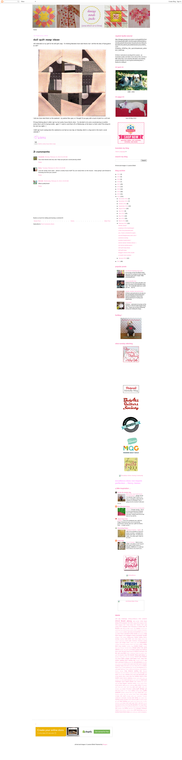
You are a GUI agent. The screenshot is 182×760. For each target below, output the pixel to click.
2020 (118, 177)
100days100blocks (133, 618)
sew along (135, 698)
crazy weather (122, 646)
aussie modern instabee (136, 630)
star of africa (143, 701)
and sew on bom (125, 628)
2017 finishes (137, 624)
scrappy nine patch (120, 696)
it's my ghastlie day (130, 281)
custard (145, 646)
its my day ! (128, 302)
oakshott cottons (132, 683)
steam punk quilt (126, 703)
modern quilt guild (137, 678)
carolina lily (144, 639)
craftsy (141, 644)
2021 (118, 174)
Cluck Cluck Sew (122, 519)
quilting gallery (139, 690)
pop (121, 688)
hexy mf (137, 665)
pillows (139, 685)
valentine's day (132, 708)
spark (128, 701)
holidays (145, 665)
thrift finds (129, 706)
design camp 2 (136, 648)
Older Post (107, 221)
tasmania (117, 705)
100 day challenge (121, 619)
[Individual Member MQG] (131, 453)
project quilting (132, 688)
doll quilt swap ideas (124, 248)
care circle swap (136, 639)
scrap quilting (143, 694)
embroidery (142, 651)
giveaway (139, 662)
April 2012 (122, 218)
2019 (118, 179)
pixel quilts (138, 687)
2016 (118, 186)
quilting (133, 690)
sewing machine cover (125, 699)
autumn (121, 632)
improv (117, 667)
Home (35, 30)
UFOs (126, 708)
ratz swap (134, 692)
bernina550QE (137, 632)
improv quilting (122, 667)
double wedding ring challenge (139, 649)
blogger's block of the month (126, 252)
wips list (145, 710)
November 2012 (123, 201)
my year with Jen (136, 680)
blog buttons (141, 633)
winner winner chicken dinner (127, 710)
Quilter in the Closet (125, 690)
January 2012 (123, 258)
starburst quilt (118, 703)
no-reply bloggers (122, 683)
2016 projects (119, 624)
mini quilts (142, 674)
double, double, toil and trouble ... (135, 291)
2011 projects (143, 619)
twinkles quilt (121, 708)
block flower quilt (122, 633)
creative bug (130, 646)
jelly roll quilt (133, 667)
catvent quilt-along (119, 640)
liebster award (122, 225)
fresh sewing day (130, 660)
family (136, 653)
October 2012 (123, 203)
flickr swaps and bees (129, 658)
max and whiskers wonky (127, 672)
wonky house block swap (49, 143)
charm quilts (128, 640)
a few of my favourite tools (125, 230)
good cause (127, 664)
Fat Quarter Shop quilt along (136, 655)
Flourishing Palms (122, 528)
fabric (124, 653)
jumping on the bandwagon (126, 228)
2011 (118, 261)
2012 (118, 196)
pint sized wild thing (126, 687)
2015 (118, 189)
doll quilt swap (122, 250)
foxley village (140, 658)
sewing (117, 699)
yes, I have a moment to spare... (127, 233)
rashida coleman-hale (126, 692)
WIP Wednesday (138, 710)
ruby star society (128, 694)
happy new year (125, 665)
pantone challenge (129, 685)
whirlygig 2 (139, 708)
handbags (117, 665)
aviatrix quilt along (128, 632)
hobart (140, 665)
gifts (135, 662)
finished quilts (138, 656)
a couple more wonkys (124, 255)
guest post (133, 664)
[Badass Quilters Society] (131, 412)
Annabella (41, 157)
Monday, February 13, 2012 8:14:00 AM (56, 157)
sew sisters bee (143, 697)
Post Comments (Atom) (47, 224)
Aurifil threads (126, 630)
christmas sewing (142, 640)
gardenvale (131, 662)
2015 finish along (131, 623)
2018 (118, 181)
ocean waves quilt (120, 685)
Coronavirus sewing (124, 644)
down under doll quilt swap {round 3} (124, 651)
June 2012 (122, 213)
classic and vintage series (122, 642)
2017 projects (123, 626)
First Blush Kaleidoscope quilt (133, 271)
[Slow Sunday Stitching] (131, 361)
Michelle (40, 181)
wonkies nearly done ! (124, 240)
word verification (134, 712)
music (143, 678)
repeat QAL (141, 692)
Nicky (40, 168)
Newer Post (37, 221)
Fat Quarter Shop (122, 655)
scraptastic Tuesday (142, 696)
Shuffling (119, 520)
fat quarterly (131, 656)
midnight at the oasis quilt (131, 674)
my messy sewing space (125, 245)
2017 (118, 184)
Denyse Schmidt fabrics (126, 647)
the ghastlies (134, 705)
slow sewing (123, 701)
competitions (143, 642)
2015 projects (140, 623)
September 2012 (123, 206)
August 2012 (122, 208)
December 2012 (123, 198)
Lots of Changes (130, 542)
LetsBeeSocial (132, 669)
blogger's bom (122, 635)
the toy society (123, 706)
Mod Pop (131, 676)
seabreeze (118, 697)
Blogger (105, 744)
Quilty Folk (120, 540)
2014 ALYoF (136, 621)
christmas (134, 640)
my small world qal (126, 680)
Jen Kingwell (139, 667)
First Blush (118, 658)
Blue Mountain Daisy (123, 506)
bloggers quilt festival (120, 637)
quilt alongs (140, 689)
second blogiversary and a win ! (127, 235)
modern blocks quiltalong (125, 678)
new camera (137, 681)
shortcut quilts (135, 699)
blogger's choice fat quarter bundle (136, 635)
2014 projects (123, 623)
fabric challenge (131, 653)
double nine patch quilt (125, 649)
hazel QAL (131, 665)
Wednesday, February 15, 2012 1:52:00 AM (56, 181)
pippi (133, 687)
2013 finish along (123, 621)
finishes (144, 656)
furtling (126, 662)
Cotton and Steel (134, 644)
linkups (121, 671)
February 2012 (123, 223)
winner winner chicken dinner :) (127, 243)
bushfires (122, 639)
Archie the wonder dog (124, 492)
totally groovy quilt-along (138, 706)
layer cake (125, 669)
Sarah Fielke (136, 694)
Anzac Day (133, 628)
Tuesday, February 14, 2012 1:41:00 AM (53, 168)
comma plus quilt (134, 642)
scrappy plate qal (131, 696)
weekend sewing (123, 238)
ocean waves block (142, 683)
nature (123, 681)
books (136, 637)
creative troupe (138, 646)
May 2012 (122, 216)
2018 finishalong (132, 626)
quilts (145, 690)
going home (121, 664)
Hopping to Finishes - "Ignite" (133, 529)
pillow (136, 685)
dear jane (117, 647)
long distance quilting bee (133, 671)
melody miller (136, 672)
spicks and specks (135, 701)
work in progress (142, 712)
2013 (118, 194)
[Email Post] (35, 142)
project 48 (125, 688)
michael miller (121, 674)
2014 (118, 191)
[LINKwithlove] (131, 575)
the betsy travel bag (125, 705)
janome (128, 667)
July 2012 (121, 211)
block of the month (132, 633)
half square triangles (141, 664)
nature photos (129, 681)
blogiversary (130, 637)
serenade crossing (126, 697)
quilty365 (117, 692)
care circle (128, 639)
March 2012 (122, 221)
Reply (40, 162)
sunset (145, 703)
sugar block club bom (137, 703)
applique (138, 628)
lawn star (120, 669)
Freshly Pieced (140, 660)
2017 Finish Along (128, 624)
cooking (117, 644)
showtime (141, 699)
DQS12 (40, 143)
